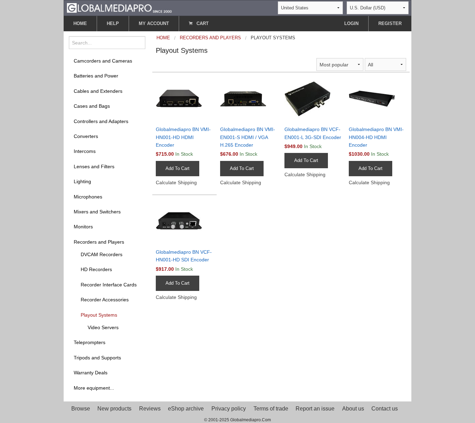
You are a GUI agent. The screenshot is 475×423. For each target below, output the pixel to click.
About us (353, 409)
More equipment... (94, 388)
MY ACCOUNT (154, 23)
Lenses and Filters (94, 166)
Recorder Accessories (105, 299)
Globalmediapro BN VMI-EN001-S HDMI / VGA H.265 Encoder (247, 137)
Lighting (82, 181)
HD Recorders (96, 269)
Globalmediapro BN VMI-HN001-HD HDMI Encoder (183, 137)
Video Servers (103, 327)
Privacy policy (228, 409)
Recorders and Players (99, 242)
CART (202, 23)
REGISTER (390, 23)
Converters (86, 136)
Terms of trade (270, 409)
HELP (113, 23)
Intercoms (85, 151)
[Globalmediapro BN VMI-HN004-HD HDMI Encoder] (377, 98)
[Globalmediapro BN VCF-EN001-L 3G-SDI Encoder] (313, 98)
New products (114, 409)
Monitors (83, 226)
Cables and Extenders (98, 91)
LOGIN (351, 23)
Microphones (88, 197)
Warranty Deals (90, 372)
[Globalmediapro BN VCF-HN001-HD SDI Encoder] (184, 221)
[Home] (119, 7)
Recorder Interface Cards (109, 284)
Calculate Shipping (176, 182)
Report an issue (315, 409)
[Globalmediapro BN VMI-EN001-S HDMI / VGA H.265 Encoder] (248, 98)
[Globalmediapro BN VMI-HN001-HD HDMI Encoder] (184, 98)
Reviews (150, 409)
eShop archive (186, 409)
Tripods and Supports (97, 357)
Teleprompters (89, 342)
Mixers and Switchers (97, 211)
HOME (80, 23)
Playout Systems (99, 315)
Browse (80, 409)
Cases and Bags (92, 106)
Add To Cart (178, 168)
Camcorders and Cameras (103, 61)
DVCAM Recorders (101, 254)
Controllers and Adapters (101, 121)
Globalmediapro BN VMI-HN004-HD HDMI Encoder (376, 137)
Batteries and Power (96, 76)
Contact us (384, 409)
